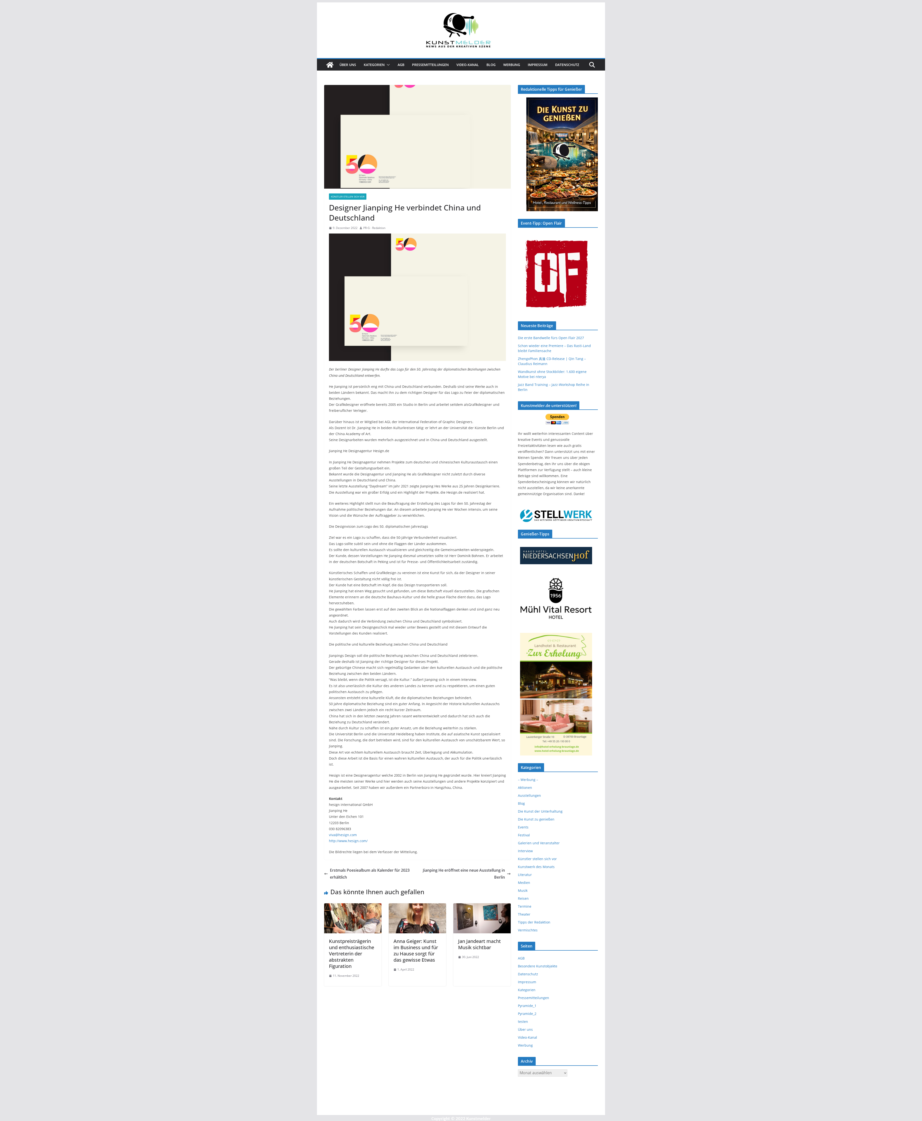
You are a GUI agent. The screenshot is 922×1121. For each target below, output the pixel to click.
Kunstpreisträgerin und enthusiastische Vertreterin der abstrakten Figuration (351, 953)
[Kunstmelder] (330, 65)
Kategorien (374, 64)
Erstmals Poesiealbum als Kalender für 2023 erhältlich (370, 874)
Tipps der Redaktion (534, 922)
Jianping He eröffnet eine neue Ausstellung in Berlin (464, 874)
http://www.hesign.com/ (348, 841)
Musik (523, 890)
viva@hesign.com (343, 835)
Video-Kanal (467, 64)
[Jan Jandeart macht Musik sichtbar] (482, 906)
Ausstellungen (529, 795)
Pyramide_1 (527, 1005)
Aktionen (525, 787)
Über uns (348, 64)
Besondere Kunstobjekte (537, 966)
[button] (387, 64)
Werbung (511, 64)
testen (523, 1021)
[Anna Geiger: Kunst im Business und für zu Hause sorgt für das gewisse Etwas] (417, 906)
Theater (524, 914)
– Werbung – (528, 779)
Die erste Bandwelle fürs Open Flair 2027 (551, 338)
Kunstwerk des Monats (536, 866)
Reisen (523, 898)
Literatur (525, 874)
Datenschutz (567, 64)
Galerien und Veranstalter (539, 843)
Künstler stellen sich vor (347, 196)
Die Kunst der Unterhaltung (540, 811)
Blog (491, 64)
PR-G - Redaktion (374, 228)
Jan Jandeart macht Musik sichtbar (479, 944)
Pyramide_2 (527, 1013)
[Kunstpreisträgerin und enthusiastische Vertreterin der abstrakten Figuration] (353, 906)
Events (523, 827)
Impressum (537, 64)
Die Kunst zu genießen (536, 819)
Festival (524, 835)
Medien (524, 882)
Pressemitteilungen (430, 64)
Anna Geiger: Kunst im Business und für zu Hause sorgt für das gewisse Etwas (416, 950)
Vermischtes (528, 930)
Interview (525, 851)
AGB (401, 64)
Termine (524, 906)
